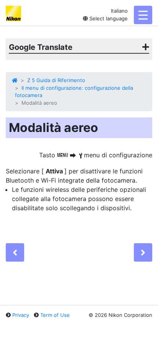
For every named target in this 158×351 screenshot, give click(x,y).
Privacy (20, 315)
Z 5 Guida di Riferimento (56, 80)
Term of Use (55, 315)
